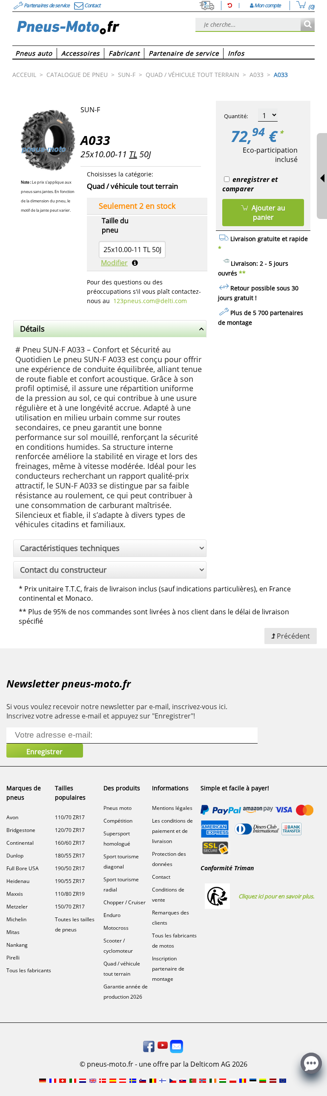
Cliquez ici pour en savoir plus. (276, 896)
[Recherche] (308, 25)
